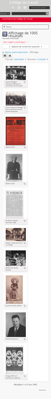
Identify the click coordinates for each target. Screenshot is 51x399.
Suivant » (43, 390)
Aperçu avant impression (16, 52)
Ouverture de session (38, 8)
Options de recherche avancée (25, 46)
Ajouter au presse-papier (24, 82)
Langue (19, 8)
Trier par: (9, 59)
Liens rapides (25, 8)
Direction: (31, 59)
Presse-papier (13, 8)
